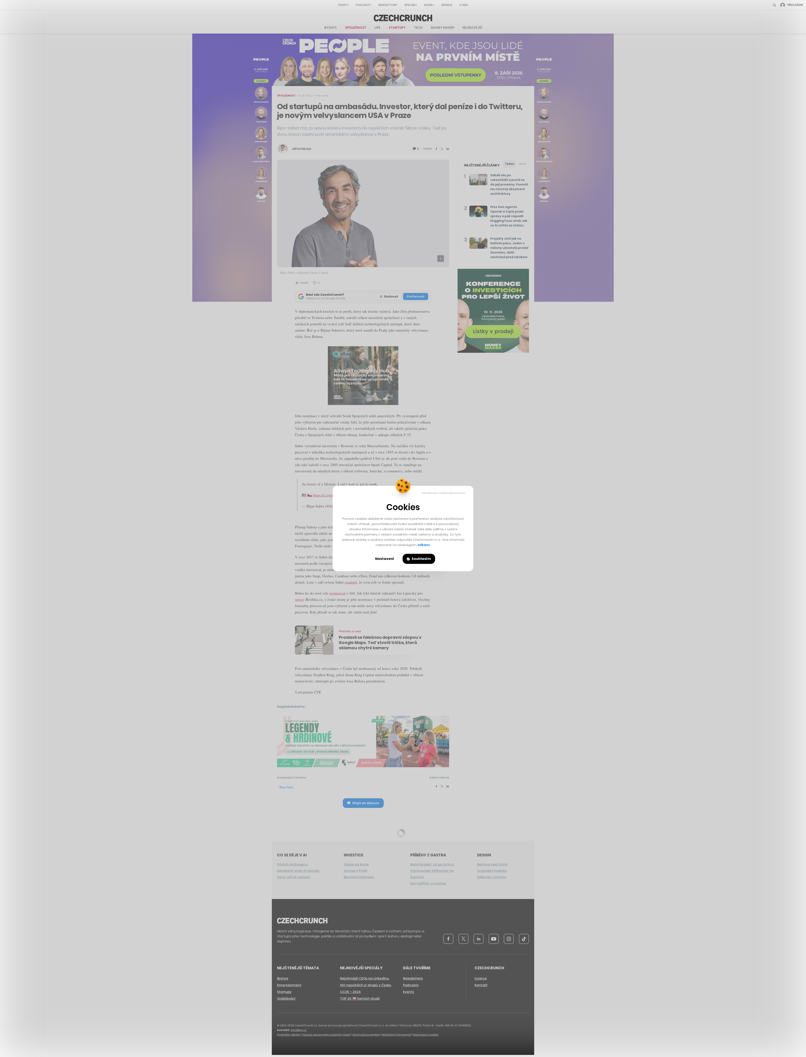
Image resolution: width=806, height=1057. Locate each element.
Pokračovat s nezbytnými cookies (443, 493)
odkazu (423, 545)
